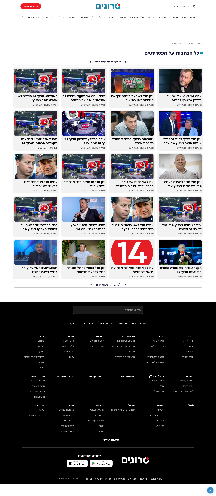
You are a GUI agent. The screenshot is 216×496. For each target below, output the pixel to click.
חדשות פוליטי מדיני (155, 362)
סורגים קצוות (97, 346)
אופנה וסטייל (188, 356)
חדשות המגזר (188, 17)
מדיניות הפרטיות (103, 478)
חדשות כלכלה (157, 391)
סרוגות (162, 17)
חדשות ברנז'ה (128, 351)
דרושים (123, 323)
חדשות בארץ (158, 340)
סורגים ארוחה (67, 431)
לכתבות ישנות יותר (108, 284)
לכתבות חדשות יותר (108, 62)
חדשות (174, 17)
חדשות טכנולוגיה (36, 415)
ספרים (41, 346)
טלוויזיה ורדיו (137, 17)
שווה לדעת (98, 415)
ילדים (101, 431)
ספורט (84, 17)
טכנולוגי (61, 17)
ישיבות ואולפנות (37, 391)
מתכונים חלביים (66, 415)
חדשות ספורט (186, 380)
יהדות (49, 17)
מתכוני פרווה (68, 420)
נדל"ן (161, 385)
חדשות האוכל (67, 425)
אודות (89, 478)
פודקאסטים (88, 323)
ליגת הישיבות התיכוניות (182, 391)
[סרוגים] (135, 460)
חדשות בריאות (38, 380)
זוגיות (191, 346)
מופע (42, 367)
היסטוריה (160, 409)
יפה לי (101, 425)
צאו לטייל (159, 420)
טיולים (72, 17)
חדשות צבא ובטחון (155, 356)
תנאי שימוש (119, 478)
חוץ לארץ (160, 425)
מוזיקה (41, 351)
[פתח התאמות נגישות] (210, 490)
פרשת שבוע (68, 351)
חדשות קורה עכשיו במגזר (123, 346)
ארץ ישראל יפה (157, 415)
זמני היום (132, 478)
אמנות (41, 362)
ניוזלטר (73, 323)
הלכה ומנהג (68, 340)
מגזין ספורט (187, 385)
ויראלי (123, 17)
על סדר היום (68, 346)
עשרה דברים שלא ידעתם (123, 409)
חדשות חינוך (39, 396)
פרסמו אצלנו (156, 478)
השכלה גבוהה (38, 385)
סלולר (41, 409)
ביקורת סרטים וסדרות (34, 356)
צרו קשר (143, 478)
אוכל (111, 17)
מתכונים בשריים (66, 409)
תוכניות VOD (107, 323)
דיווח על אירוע (31, 6)
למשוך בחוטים (97, 340)
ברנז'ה (161, 351)
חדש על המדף (97, 409)
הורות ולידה (188, 340)
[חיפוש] (22, 17)
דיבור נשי (190, 351)
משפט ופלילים (157, 346)
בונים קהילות (157, 380)
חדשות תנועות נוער (126, 340)
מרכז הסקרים (139, 323)
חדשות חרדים (35, 17)
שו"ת (71, 356)
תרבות (150, 17)
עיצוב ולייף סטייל (96, 420)
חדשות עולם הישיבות (125, 356)
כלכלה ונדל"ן (98, 17)
